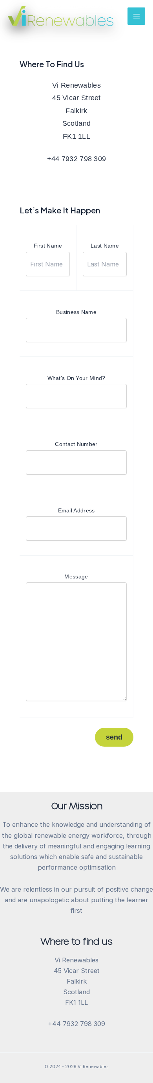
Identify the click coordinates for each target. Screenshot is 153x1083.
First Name (48, 245)
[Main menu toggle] (136, 16)
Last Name (105, 245)
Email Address (76, 510)
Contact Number (76, 444)
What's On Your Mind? (76, 378)
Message (76, 576)
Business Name (76, 312)
